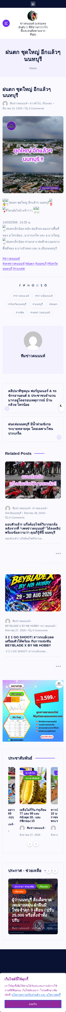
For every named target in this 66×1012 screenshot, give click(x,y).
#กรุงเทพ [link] (19, 268)
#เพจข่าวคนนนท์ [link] (14, 263)
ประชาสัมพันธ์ (32, 778)
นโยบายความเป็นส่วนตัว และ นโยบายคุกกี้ (36, 994)
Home (33, 68)
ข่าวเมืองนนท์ (44, 295)
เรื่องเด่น (47, 103)
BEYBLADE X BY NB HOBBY (22, 625)
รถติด (21, 312)
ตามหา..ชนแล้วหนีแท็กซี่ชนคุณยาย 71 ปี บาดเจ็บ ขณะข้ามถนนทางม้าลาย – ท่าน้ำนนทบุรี (31, 910)
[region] (33, 992)
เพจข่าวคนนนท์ (41, 312)
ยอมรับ (33, 1004)
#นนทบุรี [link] (41, 263)
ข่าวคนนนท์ (22, 295)
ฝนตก (54, 304)
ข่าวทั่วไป (35, 103)
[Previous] (30, 843)
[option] (33, 802)
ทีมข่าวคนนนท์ (18, 103)
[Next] (36, 843)
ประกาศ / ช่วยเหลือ (24, 891)
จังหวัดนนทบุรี (18, 304)
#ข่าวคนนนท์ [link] (11, 258)
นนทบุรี (38, 304)
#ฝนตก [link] (29, 263)
